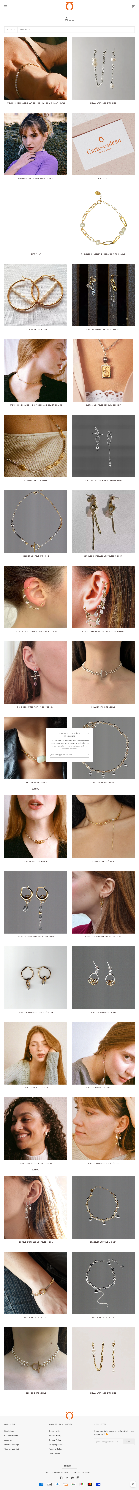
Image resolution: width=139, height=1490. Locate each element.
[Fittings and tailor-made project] (35, 144)
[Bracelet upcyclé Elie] (103, 1283)
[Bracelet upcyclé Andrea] (103, 1207)
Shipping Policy (55, 1445)
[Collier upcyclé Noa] (103, 826)
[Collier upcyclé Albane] (35, 826)
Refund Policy (55, 1440)
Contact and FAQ (11, 1449)
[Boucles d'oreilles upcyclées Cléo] (35, 902)
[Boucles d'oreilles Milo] (103, 977)
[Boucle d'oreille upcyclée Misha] (35, 1207)
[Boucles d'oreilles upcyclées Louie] (103, 902)
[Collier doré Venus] (35, 1358)
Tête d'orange (55, 1472)
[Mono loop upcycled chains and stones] (103, 597)
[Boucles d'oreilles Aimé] (35, 1053)
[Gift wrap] (35, 219)
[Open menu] (8, 6)
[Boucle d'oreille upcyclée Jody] (35, 1128)
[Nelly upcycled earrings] (103, 68)
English (68, 1466)
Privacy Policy (55, 1436)
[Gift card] (103, 144)
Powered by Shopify (82, 1472)
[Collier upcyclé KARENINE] (35, 521)
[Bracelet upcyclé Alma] (35, 1283)
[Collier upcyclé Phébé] (35, 446)
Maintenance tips (11, 1445)
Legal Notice (54, 1431)
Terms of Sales (55, 1449)
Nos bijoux (9, 1431)
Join (128, 1442)
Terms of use (54, 1454)
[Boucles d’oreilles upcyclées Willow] (103, 521)
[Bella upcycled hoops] (35, 295)
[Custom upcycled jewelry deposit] (103, 370)
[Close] (89, 732)
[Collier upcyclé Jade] (35, 748)
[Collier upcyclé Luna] (103, 748)
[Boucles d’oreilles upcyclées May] (103, 295)
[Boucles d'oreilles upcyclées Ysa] (35, 977)
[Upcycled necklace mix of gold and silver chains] (35, 370)
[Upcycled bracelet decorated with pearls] (103, 219)
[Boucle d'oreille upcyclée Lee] (103, 1128)
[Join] (85, 755)
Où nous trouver (11, 1436)
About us (8, 1440)
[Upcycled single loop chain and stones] (35, 597)
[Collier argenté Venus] (103, 672)
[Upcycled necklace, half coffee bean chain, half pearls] (35, 68)
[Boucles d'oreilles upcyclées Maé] (103, 1053)
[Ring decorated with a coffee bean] (103, 446)
